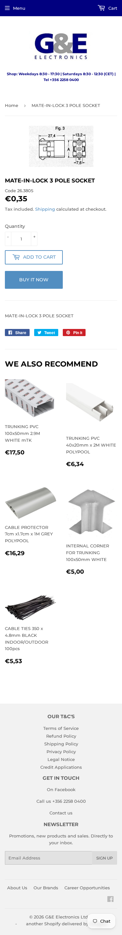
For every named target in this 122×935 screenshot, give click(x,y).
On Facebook (61, 789)
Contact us (61, 812)
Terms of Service (61, 728)
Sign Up (104, 858)
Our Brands (46, 887)
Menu (19, 8)
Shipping (45, 209)
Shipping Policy (61, 743)
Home (11, 105)
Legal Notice (61, 759)
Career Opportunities (87, 887)
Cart (112, 8)
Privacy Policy (61, 751)
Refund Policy (61, 736)
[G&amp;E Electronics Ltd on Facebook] (110, 900)
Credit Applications (61, 767)
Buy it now (33, 280)
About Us (17, 887)
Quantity (15, 226)
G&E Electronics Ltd (66, 916)
